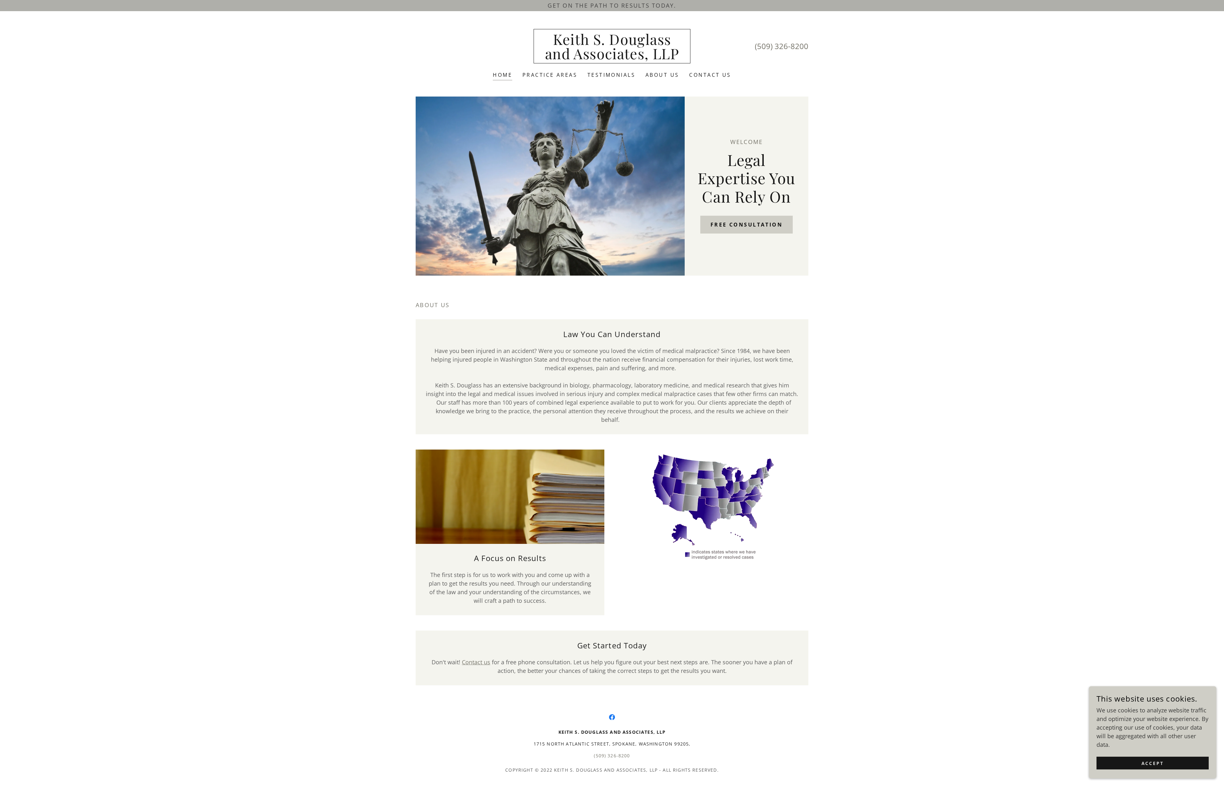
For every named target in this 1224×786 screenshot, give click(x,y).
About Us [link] (662, 74)
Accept (1152, 763)
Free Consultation (746, 224)
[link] (612, 57)
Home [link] (502, 74)
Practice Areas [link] (549, 74)
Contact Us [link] (710, 74)
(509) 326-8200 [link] (781, 46)
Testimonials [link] (611, 74)
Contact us (476, 662)
